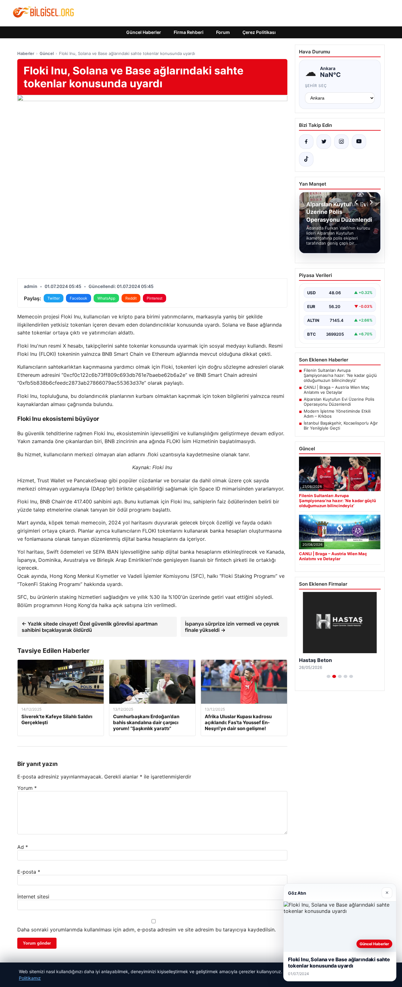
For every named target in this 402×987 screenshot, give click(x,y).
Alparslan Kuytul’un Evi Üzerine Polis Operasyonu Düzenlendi (339, 402)
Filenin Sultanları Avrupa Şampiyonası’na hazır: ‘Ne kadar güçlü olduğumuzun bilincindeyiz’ (340, 375)
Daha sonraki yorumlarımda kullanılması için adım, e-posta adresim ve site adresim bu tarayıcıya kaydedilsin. (146, 929)
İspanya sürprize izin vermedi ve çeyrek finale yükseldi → (232, 627)
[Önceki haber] (357, 202)
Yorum (27, 788)
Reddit (131, 298)
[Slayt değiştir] (328, 676)
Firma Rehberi (189, 32)
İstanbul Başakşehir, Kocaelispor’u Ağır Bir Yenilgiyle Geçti (341, 425)
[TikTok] (306, 159)
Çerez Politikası (259, 32)
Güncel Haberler (143, 32)
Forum (223, 32)
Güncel (47, 53)
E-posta (28, 872)
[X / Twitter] (324, 141)
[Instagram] (341, 141)
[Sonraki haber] (370, 202)
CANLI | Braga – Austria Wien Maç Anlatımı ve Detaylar (336, 390)
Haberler (25, 53)
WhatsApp (106, 298)
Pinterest (154, 298)
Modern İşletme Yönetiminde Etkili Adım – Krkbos (337, 414)
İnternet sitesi (33, 896)
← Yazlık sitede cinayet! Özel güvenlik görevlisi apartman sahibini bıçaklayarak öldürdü (90, 627)
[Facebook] (306, 141)
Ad (22, 847)
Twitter (53, 298)
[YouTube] (359, 141)
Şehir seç (316, 85)
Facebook (78, 298)
